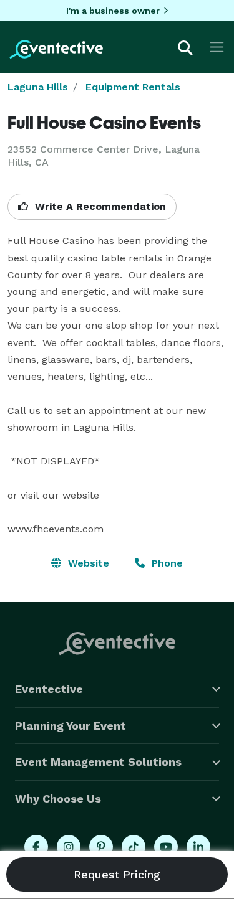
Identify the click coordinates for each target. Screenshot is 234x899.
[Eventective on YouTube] (166, 847)
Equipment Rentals (132, 87)
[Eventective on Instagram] (68, 847)
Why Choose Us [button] (58, 798)
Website (87, 563)
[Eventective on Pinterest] (101, 847)
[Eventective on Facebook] (36, 847)
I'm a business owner (113, 11)
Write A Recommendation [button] (99, 206)
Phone (166, 563)
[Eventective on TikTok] (133, 847)
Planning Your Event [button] (70, 725)
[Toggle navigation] (216, 47)
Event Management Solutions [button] (98, 761)
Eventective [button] (49, 688)
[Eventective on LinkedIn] (198, 847)
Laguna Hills (37, 87)
